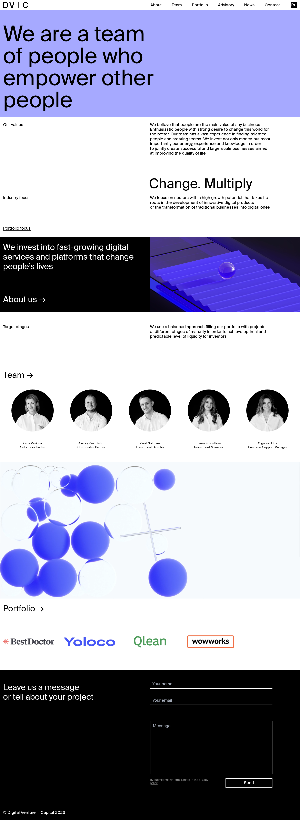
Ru (293, 5)
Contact (272, 5)
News (249, 5)
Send (249, 782)
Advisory (226, 5)
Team (177, 5)
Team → (18, 375)
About (156, 5)
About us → (24, 299)
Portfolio (200, 5)
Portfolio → (23, 608)
